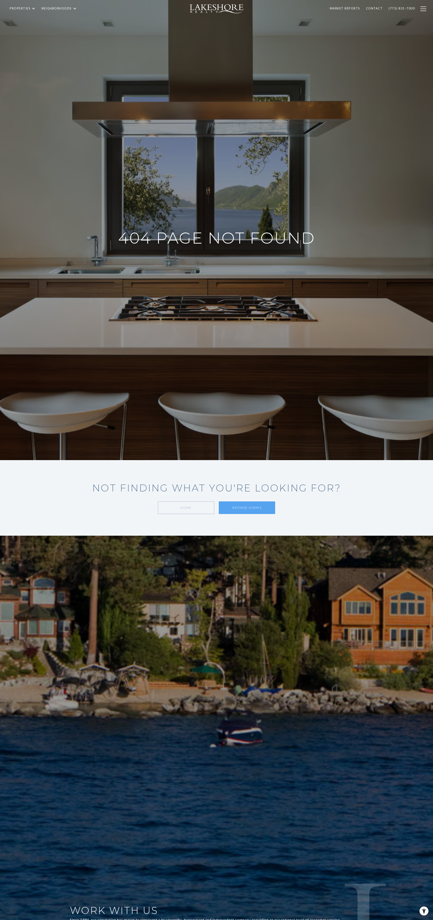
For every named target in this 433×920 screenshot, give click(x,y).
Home (186, 508)
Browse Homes (247, 508)
